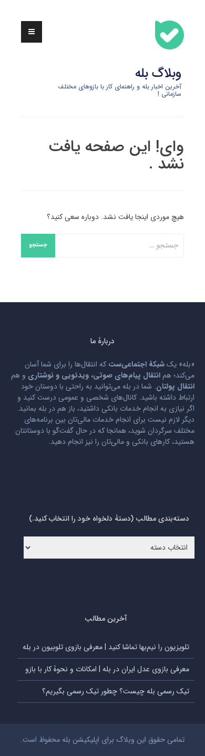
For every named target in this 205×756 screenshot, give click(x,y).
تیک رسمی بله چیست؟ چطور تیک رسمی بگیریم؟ (115, 691)
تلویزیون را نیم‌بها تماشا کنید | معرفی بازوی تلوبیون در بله (106, 647)
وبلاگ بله (158, 74)
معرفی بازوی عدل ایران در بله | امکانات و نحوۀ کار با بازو (107, 669)
